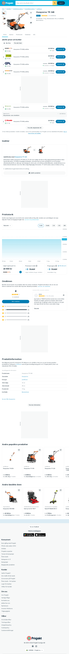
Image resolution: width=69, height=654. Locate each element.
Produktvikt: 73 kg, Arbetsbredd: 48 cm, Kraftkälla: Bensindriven (50, 19)
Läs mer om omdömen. (44, 286)
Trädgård (8, 9)
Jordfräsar (39, 9)
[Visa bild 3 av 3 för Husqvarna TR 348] (4, 23)
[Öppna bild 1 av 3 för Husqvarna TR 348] (17, 21)
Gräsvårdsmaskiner (30, 9)
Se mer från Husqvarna (8, 399)
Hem (3, 9)
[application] (34, 245)
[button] (31, 12)
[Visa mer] (3, 49)
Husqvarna (25, 376)
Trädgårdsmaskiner (18, 9)
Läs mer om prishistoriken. (32, 219)
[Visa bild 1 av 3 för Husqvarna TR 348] (4, 13)
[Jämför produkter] (31, 23)
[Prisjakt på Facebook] (33, 646)
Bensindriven (25, 392)
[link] (34, 160)
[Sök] (55, 3)
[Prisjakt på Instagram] (36, 646)
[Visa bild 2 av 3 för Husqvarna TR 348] (4, 18)
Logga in (61, 3)
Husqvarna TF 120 (21, 157)
